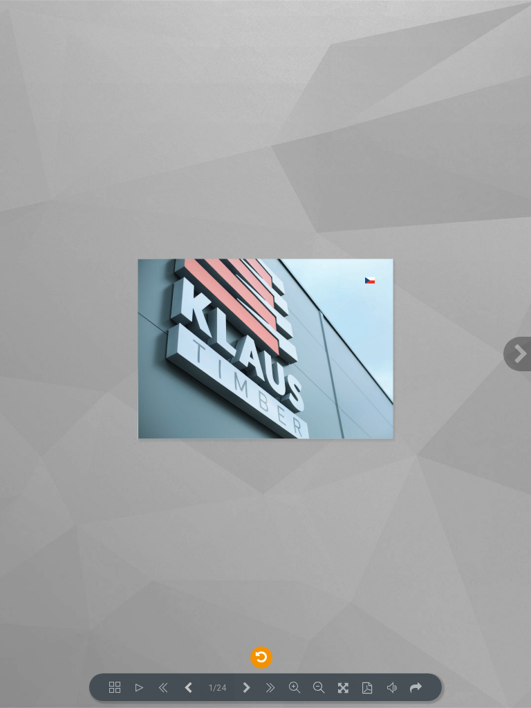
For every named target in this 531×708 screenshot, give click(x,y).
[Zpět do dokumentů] (261, 656)
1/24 (217, 687)
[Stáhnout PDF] (367, 687)
